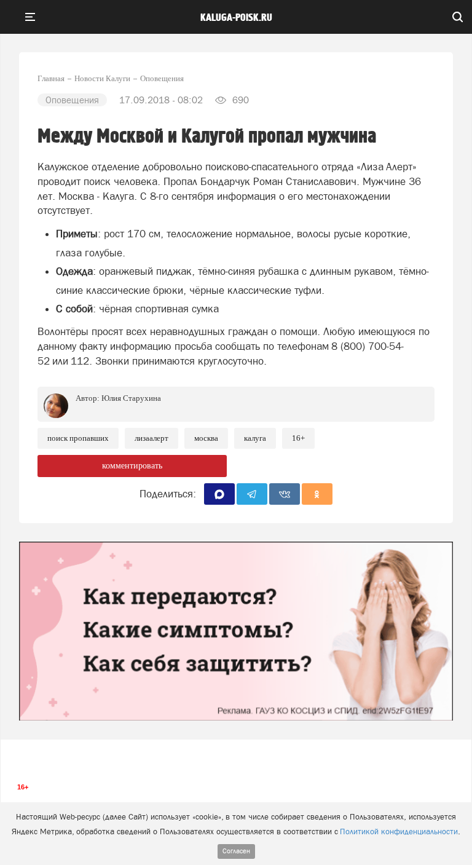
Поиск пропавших (78, 438)
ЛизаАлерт (151, 438)
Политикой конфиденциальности (399, 831)
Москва (206, 438)
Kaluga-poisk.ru (236, 18)
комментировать (132, 465)
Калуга (255, 438)
